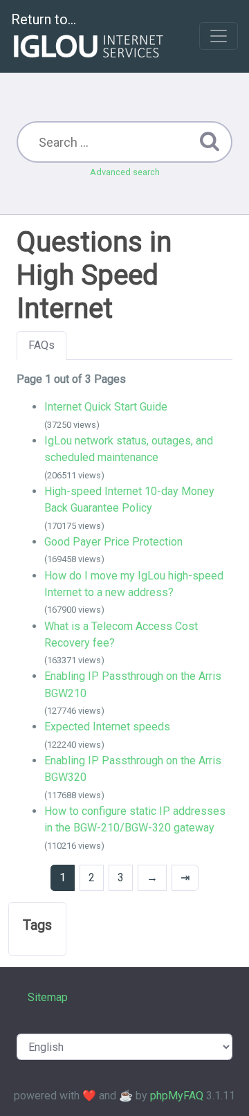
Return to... (43, 19)
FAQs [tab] (41, 345)
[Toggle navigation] (218, 36)
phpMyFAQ (176, 1095)
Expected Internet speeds (107, 726)
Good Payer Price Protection (113, 541)
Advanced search (125, 172)
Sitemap (48, 997)
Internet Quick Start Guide (105, 406)
